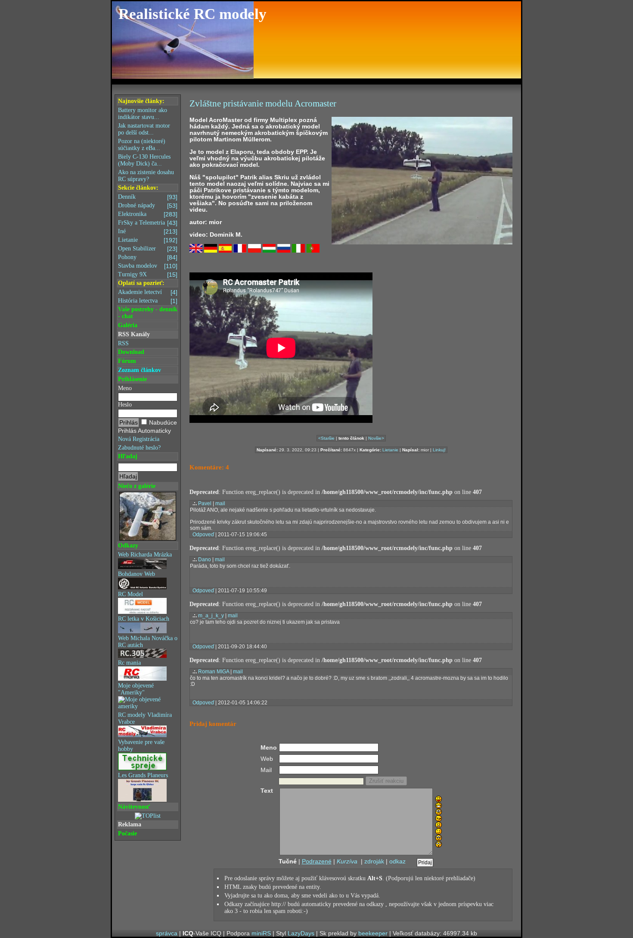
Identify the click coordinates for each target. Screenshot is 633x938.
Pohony (147, 257)
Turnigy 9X (147, 274)
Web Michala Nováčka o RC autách (147, 641)
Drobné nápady (147, 205)
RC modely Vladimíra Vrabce (145, 718)
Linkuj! (439, 449)
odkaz (397, 861)
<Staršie (326, 438)
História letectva (147, 300)
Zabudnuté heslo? (139, 447)
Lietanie (147, 240)
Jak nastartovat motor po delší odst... (144, 129)
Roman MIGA (213, 672)
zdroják (374, 861)
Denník (147, 197)
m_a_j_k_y (211, 616)
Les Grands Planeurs (143, 775)
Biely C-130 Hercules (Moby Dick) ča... (144, 160)
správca (166, 933)
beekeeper (373, 933)
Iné (147, 231)
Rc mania (129, 663)
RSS (123, 343)
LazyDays (301, 933)
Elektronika (147, 214)
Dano (204, 560)
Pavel (204, 503)
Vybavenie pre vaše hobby (141, 745)
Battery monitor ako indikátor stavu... (142, 113)
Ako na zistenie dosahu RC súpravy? (146, 175)
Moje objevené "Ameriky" (136, 689)
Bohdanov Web (136, 574)
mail (220, 503)
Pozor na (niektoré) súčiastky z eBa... (141, 144)
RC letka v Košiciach (143, 619)
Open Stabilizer (147, 248)
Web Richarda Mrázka (145, 554)
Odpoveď (203, 535)
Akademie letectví (147, 292)
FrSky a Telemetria (147, 222)
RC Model (130, 594)
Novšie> (376, 438)
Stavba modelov (147, 266)
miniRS (261, 933)
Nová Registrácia (138, 439)
